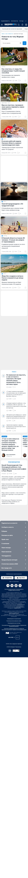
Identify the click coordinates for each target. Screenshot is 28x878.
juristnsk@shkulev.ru (20, 607)
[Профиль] (26, 24)
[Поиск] (19, 24)
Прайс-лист (5, 539)
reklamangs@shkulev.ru (14, 613)
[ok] (20, 585)
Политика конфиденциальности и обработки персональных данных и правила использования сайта (14, 629)
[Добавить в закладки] (25, 81)
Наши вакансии (6, 551)
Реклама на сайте (7, 535)
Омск (3, 33)
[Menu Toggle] (2, 24)
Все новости (9, 33)
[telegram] (7, 585)
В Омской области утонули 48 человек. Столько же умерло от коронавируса (13, 240)
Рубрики (4, 531)
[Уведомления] (22, 24)
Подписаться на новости (9, 523)
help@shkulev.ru (17, 608)
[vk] (12, 585)
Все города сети (7, 568)
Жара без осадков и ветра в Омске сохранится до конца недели (12, 278)
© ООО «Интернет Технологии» (14, 646)
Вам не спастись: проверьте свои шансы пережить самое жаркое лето (13, 107)
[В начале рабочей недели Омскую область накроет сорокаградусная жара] (14, 129)
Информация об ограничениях (14, 618)
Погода (21, 21)
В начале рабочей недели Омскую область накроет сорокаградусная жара (11, 143)
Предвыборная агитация (9, 560)
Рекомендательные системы (14, 623)
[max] (16, 585)
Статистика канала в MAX (10, 564)
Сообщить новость (8, 527)
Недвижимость (5, 21)
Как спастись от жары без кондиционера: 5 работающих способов (13, 71)
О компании (5, 543)
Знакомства (14, 21)
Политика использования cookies (14, 621)
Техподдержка (6, 556)
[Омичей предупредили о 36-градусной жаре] (14, 191)
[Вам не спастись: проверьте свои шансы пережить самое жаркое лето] (14, 92)
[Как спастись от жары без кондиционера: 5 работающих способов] (14, 56)
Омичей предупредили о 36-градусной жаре (12, 205)
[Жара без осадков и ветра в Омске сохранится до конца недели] (14, 263)
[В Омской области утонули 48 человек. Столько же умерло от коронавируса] (14, 225)
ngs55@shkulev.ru (21, 604)
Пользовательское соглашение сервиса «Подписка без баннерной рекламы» (14, 626)
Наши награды (6, 547)
